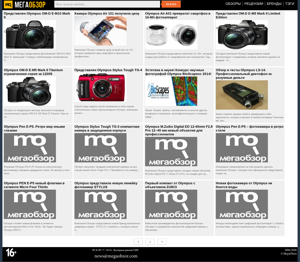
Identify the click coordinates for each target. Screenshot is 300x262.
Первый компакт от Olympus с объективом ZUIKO (170, 185)
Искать (171, 4)
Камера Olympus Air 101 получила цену (106, 13)
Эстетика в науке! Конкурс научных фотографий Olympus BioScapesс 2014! (178, 72)
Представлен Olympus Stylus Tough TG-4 (108, 70)
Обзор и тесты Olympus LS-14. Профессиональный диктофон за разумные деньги (244, 73)
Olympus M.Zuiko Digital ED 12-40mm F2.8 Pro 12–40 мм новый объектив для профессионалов (179, 130)
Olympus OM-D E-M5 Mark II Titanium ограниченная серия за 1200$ (33, 72)
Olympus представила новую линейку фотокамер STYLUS (106, 185)
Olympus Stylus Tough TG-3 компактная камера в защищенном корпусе (106, 128)
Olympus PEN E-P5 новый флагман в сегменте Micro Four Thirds (34, 185)
